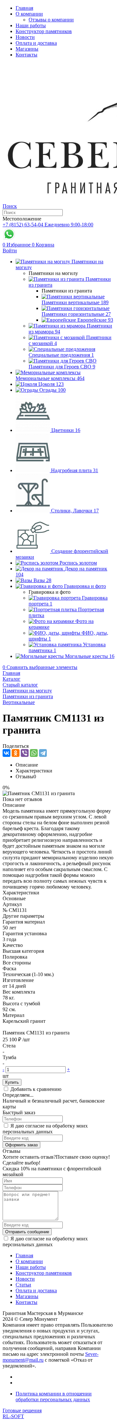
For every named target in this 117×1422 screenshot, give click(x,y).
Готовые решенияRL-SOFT (22, 1413)
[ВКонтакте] (6, 753)
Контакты (26, 54)
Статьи (23, 1284)
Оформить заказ (21, 1144)
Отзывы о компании (51, 19)
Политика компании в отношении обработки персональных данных (54, 1396)
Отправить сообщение (27, 1231)
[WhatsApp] (34, 753)
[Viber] (25, 753)
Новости (25, 37)
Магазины (27, 49)
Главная (24, 8)
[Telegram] (43, 753)
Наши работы (31, 25)
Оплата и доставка (36, 43)
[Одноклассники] (16, 753)
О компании (29, 14)
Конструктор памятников (44, 31)
